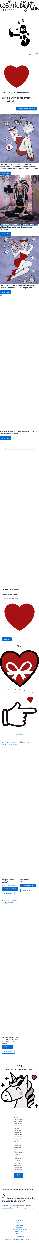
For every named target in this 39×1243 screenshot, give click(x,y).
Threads (19, 1223)
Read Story (18, 1175)
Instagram (19, 1221)
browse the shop (7, 1208)
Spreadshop (19, 1227)
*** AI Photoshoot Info (20, 1229)
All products (19, 734)
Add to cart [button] (7, 1047)
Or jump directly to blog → (26, 108)
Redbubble (19, 1225)
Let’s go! (6, 639)
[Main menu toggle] (30, 54)
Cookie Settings (19, 1236)
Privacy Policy (19, 1232)
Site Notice (19, 1234)
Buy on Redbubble (10, 889)
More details (8, 894)
